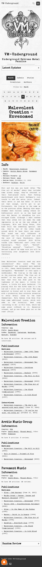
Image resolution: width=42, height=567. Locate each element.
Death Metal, (13, 432)
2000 (19, 178)
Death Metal (13, 330)
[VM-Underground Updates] (4, 562)
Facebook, (12, 332)
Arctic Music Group (19, 171)
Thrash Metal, (26, 432)
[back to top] (37, 551)
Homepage (12, 434)
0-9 (9, 92)
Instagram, (22, 332)
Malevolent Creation (18, 169)
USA (11, 328)
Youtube (13, 335)
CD (20, 176)
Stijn (22, 183)
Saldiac (14, 183)
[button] (38, 3)
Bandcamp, (32, 332)
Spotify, (5, 335)
